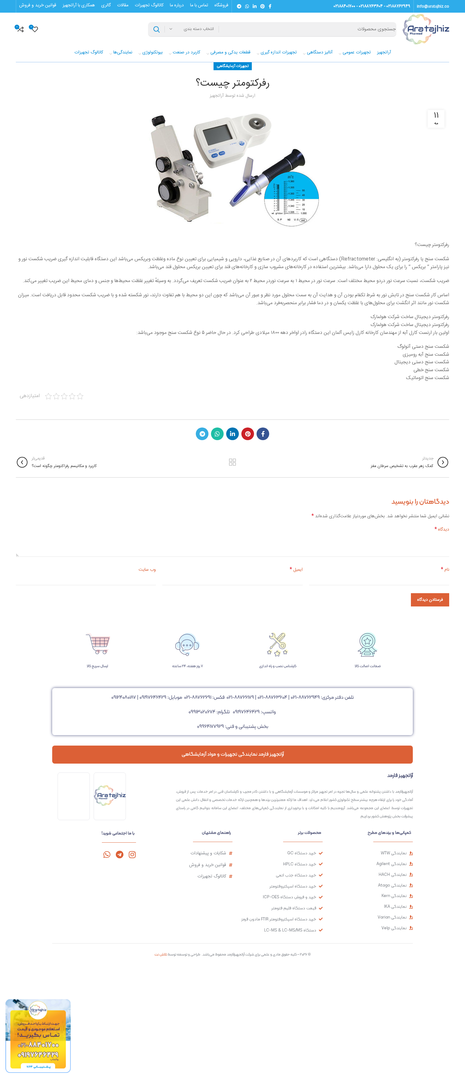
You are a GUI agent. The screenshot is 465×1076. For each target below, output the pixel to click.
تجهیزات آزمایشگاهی (233, 66)
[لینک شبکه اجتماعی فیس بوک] (270, 6)
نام (445, 569)
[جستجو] (156, 29)
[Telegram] (119, 854)
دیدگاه (442, 529)
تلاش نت (160, 954)
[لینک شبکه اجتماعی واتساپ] (247, 6)
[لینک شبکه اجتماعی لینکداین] (254, 6)
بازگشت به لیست (232, 462)
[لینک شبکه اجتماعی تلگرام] (239, 6)
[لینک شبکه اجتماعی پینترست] (262, 6)
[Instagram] (132, 854)
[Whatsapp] (107, 854)
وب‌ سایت (147, 569)
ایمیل (296, 569)
